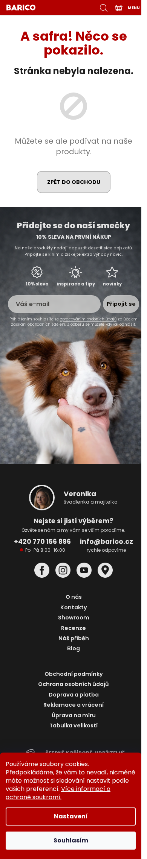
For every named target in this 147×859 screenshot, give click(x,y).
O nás (74, 597)
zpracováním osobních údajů (88, 319)
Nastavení (71, 816)
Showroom (73, 617)
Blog (73, 648)
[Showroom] (105, 570)
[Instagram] (63, 570)
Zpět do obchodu (73, 182)
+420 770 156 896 (42, 542)
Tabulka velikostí (73, 725)
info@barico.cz (106, 542)
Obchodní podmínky (73, 674)
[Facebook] (42, 570)
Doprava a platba (74, 694)
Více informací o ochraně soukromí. (58, 793)
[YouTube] (84, 570)
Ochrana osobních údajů (73, 684)
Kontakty (73, 607)
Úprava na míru (74, 715)
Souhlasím (71, 840)
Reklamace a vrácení (73, 705)
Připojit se (121, 304)
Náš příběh (73, 638)
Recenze (73, 628)
